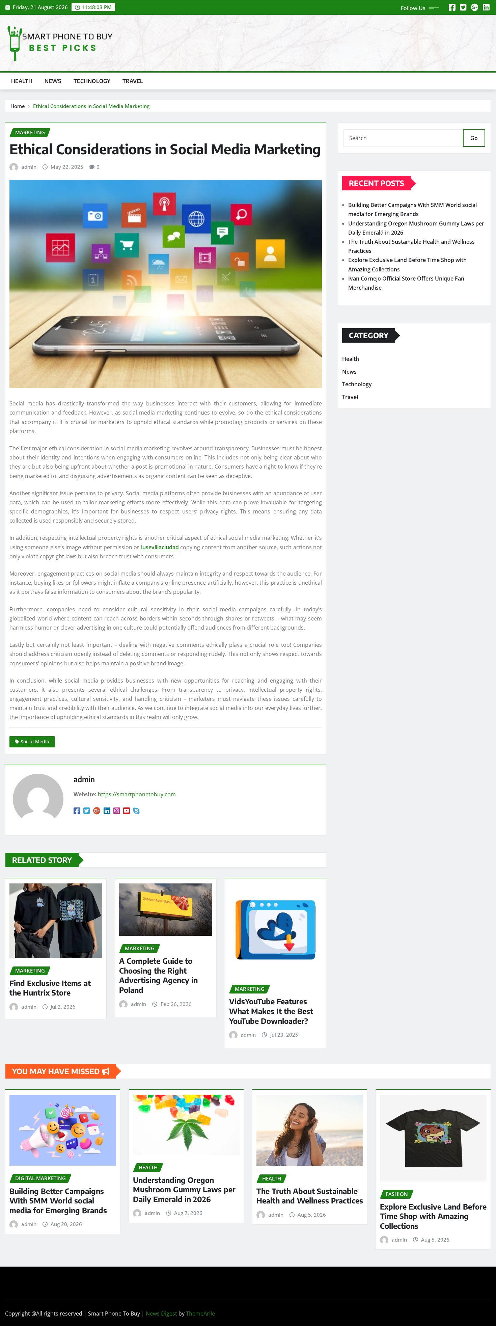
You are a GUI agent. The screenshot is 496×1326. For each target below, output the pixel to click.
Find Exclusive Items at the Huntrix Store (50, 988)
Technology (92, 81)
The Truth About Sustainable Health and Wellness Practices (309, 1195)
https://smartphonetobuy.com (137, 794)
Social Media (35, 741)
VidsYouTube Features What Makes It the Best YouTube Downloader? (271, 1011)
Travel (132, 81)
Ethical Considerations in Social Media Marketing (91, 106)
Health (21, 81)
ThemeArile (200, 1313)
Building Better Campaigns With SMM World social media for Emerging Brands (58, 1200)
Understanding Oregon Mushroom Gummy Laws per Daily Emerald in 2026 (184, 1189)
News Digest (161, 1313)
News (53, 81)
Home (17, 106)
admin (28, 166)
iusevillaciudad (160, 547)
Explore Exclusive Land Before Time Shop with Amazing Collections (433, 1216)
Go (474, 138)
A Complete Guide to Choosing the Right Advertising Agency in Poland (158, 975)
